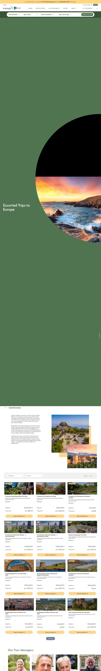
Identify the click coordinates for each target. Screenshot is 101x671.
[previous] (4, 667)
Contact (95, 4)
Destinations (40, 8)
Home (5, 407)
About (73, 8)
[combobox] (15, 14)
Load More (50, 638)
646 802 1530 (89, 5)
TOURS (30, 8)
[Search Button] (97, 8)
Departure (7, 508)
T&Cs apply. (73, 2)
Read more (7, 501)
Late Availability (54, 8)
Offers (65, 8)
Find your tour (86, 14)
